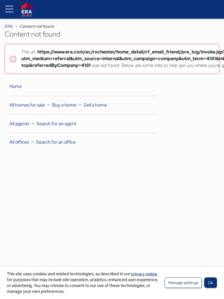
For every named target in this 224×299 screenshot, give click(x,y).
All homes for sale (27, 105)
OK (210, 282)
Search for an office (56, 142)
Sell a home (95, 105)
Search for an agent (56, 124)
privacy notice (144, 274)
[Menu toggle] (9, 9)
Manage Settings (183, 282)
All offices (19, 142)
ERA (9, 26)
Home (15, 86)
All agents (19, 124)
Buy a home (64, 105)
